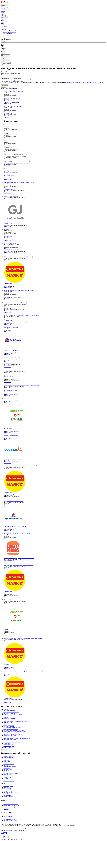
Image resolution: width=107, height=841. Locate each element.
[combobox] (7, 38)
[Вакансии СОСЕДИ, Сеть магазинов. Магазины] (55, 449)
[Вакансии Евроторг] (55, 415)
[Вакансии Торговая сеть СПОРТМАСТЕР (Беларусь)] (55, 516)
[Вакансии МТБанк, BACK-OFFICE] (55, 341)
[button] (2, 19)
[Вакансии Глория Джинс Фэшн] (55, 212)
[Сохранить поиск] (2, 45)
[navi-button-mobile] (2, 23)
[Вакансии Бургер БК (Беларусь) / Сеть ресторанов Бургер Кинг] (55, 548)
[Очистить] (3, 41)
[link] (3, 16)
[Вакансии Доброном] (55, 272)
